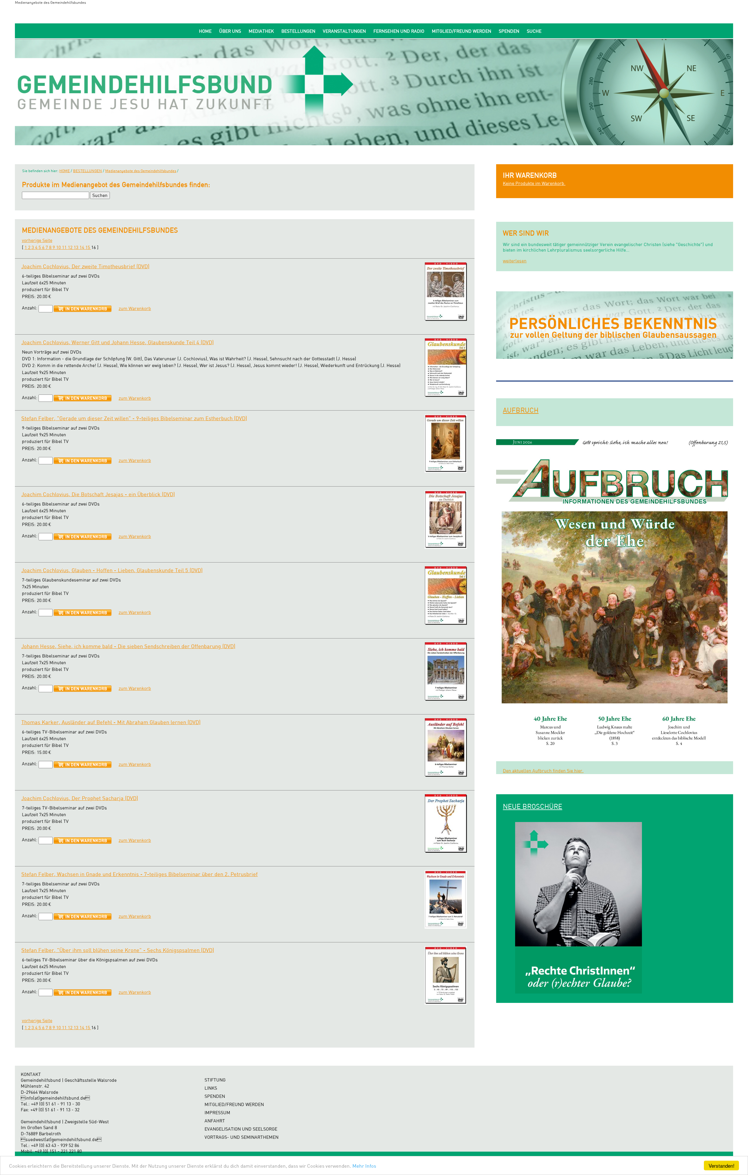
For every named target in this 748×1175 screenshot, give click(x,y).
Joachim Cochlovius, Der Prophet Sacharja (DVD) (79, 798)
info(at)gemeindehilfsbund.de (55, 1098)
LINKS (211, 1088)
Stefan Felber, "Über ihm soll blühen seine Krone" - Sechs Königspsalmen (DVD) (117, 950)
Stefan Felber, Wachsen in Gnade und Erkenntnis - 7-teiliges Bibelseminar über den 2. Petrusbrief (139, 874)
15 (88, 247)
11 (65, 247)
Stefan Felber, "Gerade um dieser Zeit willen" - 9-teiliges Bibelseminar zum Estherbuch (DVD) (134, 418)
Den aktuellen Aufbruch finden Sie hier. (543, 770)
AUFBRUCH (521, 410)
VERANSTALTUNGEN (344, 31)
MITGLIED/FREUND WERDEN (461, 31)
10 (59, 247)
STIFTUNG (215, 1080)
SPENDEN (509, 31)
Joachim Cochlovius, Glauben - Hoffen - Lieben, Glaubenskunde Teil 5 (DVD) (111, 570)
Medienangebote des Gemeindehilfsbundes (140, 170)
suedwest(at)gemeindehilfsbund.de (61, 1139)
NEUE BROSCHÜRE (532, 806)
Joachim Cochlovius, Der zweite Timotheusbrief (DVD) (85, 266)
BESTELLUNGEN (298, 31)
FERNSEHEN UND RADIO (398, 31)
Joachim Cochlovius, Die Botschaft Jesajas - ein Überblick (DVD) (98, 494)
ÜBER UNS (230, 31)
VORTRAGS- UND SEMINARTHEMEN (241, 1137)
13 (76, 247)
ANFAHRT (215, 1121)
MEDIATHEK (261, 31)
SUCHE (534, 31)
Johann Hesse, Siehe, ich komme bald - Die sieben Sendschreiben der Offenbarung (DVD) (128, 646)
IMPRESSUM (217, 1112)
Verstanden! (722, 1165)
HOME (205, 31)
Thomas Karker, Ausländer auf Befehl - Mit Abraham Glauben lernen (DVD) (110, 722)
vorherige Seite (37, 240)
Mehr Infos (364, 1166)
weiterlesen (515, 261)
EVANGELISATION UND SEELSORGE (241, 1129)
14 (82, 247)
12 (71, 247)
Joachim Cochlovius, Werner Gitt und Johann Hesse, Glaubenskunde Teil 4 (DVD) (117, 342)
